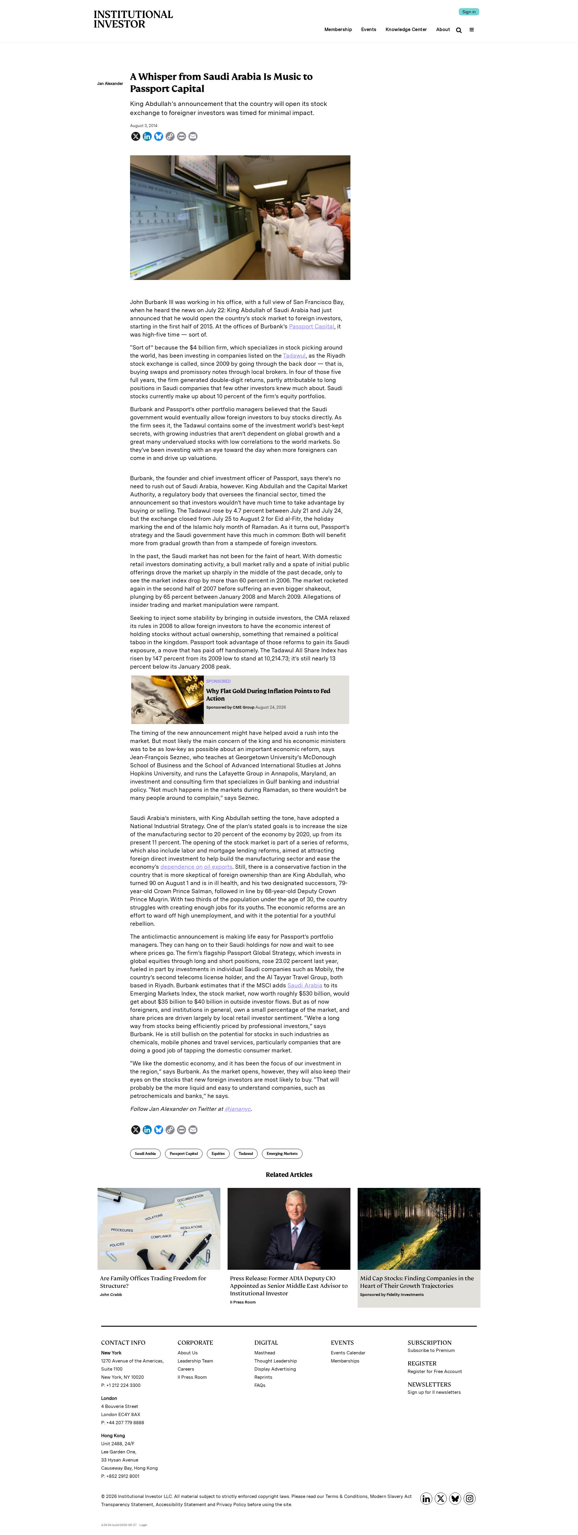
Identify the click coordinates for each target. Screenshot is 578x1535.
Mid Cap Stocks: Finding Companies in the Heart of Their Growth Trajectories (417, 1282)
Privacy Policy (231, 1504)
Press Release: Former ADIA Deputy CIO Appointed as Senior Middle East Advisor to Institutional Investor (289, 1286)
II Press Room (243, 1302)
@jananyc (238, 1108)
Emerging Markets (282, 1153)
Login (143, 1525)
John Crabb (111, 1294)
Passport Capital (311, 326)
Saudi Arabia (304, 985)
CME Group (243, 707)
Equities (218, 1153)
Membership (338, 29)
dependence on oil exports (196, 866)
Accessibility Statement (181, 1504)
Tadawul (294, 355)
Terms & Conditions (346, 1496)
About (443, 29)
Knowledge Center (406, 29)
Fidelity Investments (405, 1294)
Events (369, 29)
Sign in (469, 11)
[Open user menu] (472, 27)
